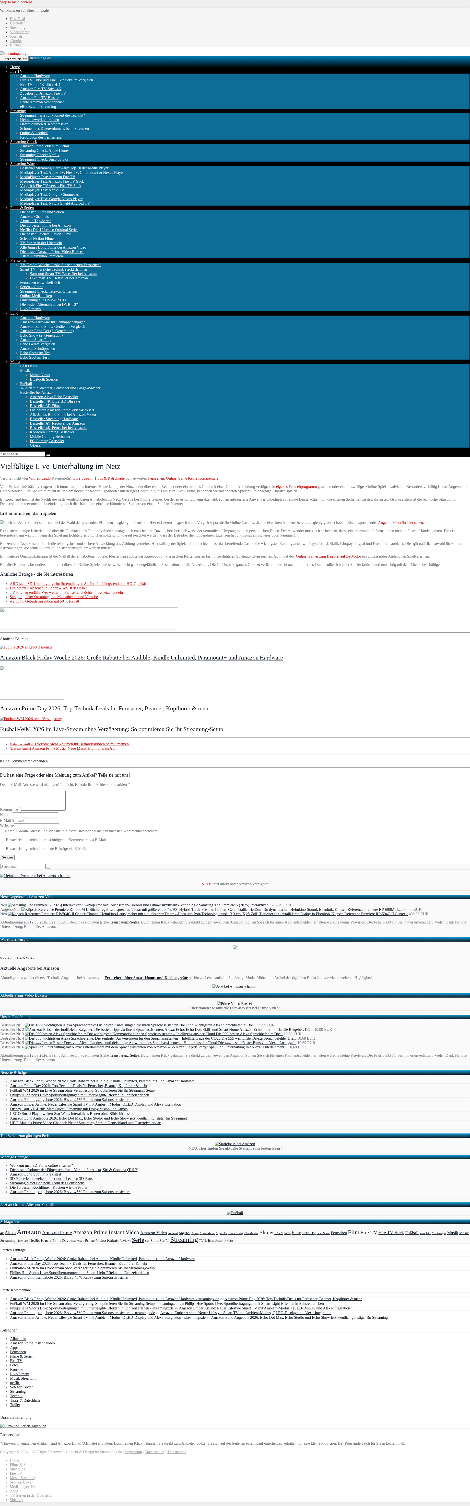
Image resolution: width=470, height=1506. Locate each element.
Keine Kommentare (203, 478)
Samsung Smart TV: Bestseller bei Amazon (63, 274)
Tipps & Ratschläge (109, 478)
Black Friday (235, 1233)
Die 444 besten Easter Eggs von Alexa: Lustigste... (257, 1043)
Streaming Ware (22, 164)
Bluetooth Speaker (44, 379)
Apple (195, 1233)
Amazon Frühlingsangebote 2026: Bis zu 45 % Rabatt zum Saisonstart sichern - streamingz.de (82, 1313)
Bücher (15, 45)
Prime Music (77, 1241)
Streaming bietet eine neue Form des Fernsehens (47, 1183)
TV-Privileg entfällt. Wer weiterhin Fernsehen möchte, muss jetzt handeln (66, 592)
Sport (155, 1240)
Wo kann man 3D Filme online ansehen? (41, 1165)
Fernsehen (18, 260)
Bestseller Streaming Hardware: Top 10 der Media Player (64, 168)
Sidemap (16, 1500)
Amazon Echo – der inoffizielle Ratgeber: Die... (276, 1029)
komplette (425, 1233)
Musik (25, 370)
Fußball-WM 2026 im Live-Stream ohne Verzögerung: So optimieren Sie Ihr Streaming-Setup (111, 729)
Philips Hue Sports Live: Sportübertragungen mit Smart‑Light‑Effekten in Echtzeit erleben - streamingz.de (92, 1308)
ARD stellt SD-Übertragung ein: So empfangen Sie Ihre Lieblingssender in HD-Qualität (78, 584)
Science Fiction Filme (37, 238)
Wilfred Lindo (40, 478)
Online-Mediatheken (36, 296)
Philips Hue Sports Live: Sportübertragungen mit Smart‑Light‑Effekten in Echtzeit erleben (79, 1095)
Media (15, 362)
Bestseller (17, 23)
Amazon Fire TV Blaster (39, 98)
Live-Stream (82, 478)
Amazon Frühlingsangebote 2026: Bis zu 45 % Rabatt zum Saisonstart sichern (70, 1100)
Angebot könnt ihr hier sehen (400, 522)
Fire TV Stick (391, 1232)
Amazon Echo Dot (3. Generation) (47, 331)
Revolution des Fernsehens (41, 137)
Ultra (209, 1240)
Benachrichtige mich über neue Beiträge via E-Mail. (46, 848)
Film (353, 1232)
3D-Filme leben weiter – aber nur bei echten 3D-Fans (51, 1178)
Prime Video (95, 1240)
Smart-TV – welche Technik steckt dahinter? (54, 269)
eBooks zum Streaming (38, 106)
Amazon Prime (57, 1232)
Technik (16, 1396)
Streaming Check (23, 142)
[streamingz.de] (14, 53)
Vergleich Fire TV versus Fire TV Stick (50, 186)
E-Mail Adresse (13, 820)
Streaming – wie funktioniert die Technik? (52, 115)
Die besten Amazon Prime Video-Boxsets (52, 252)
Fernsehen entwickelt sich (40, 282)
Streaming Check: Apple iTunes (44, 150)
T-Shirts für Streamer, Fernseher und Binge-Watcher (60, 388)
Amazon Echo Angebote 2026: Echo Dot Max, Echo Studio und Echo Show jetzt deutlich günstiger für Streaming (98, 1118)
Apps (14, 1347)
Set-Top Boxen (22, 1387)
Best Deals (28, 366)
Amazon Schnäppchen (37, 348)
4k (2, 1233)
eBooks (16, 41)
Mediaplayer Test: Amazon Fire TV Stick (52, 181)
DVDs (287, 1233)
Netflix (34, 1240)
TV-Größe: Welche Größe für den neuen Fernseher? (60, 265)
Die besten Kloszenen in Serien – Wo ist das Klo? (48, 588)
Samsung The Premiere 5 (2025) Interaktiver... (234, 905)
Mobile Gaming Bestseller (50, 436)
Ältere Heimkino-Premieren (41, 256)
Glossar (36, 445)
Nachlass (22, 1240)
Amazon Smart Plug (35, 340)
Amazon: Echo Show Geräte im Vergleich (52, 326)
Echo (14, 313)
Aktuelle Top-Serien (35, 221)
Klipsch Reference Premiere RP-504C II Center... (369, 914)
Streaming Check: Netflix (39, 155)
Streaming (17, 27)
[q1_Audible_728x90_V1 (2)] (89, 628)
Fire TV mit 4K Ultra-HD (40, 84)
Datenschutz (154, 1452)
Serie (138, 1239)
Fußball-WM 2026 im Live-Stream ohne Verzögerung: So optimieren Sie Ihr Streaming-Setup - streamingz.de (94, 1303)
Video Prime (19, 32)
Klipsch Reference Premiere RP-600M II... (368, 909)
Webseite (7, 826)
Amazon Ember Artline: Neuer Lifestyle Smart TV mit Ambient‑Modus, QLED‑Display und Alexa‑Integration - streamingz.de (108, 1317)
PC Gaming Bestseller (47, 441)
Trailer (15, 1405)
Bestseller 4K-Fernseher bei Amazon (58, 428)
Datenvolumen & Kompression (44, 124)
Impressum (133, 1452)
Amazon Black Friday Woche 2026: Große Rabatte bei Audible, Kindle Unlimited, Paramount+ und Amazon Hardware (141, 657)
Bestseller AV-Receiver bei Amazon (57, 423)
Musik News (40, 375)
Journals (16, 36)
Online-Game (176, 478)
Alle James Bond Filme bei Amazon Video (53, 247)
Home (15, 67)
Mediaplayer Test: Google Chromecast (50, 194)
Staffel (164, 1240)
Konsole (16, 1369)
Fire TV (16, 71)
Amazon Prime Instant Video (106, 1232)
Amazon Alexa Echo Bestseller (54, 397)
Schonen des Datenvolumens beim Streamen (54, 128)
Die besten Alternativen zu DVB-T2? (49, 304)
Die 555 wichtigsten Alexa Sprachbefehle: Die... (259, 1038)
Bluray (266, 1232)
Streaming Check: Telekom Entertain (48, 291)
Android (173, 1233)
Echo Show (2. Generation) (41, 335)
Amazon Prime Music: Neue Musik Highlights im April (64, 748)
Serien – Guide (31, 287)
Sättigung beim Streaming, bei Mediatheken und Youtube (54, 597)
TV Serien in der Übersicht (41, 243)
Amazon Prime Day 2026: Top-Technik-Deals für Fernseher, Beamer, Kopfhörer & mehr (105, 708)
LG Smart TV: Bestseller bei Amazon (59, 278)
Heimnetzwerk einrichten (39, 120)
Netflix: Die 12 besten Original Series (49, 230)
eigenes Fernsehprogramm (296, 486)
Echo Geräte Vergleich (37, 344)
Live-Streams (30, 309)
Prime (46, 1240)
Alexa (10, 1232)
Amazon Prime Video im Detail (44, 146)
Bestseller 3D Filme (45, 406)
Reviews (125, 1240)
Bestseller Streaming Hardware (54, 419)
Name (6, 815)
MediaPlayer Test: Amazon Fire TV (47, 177)
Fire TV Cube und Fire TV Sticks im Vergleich (56, 80)
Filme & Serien (22, 208)
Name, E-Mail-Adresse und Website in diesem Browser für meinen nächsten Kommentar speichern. (82, 831)
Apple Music (207, 1233)
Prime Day (60, 1240)
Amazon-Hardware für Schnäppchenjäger (52, 322)
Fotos (14, 1365)
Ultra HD (220, 1240)
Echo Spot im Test (34, 357)
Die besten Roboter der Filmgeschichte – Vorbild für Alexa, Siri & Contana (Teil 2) (74, 1170)
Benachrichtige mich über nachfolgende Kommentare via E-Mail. (56, 840)
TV (201, 1240)
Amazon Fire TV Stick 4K (40, 89)
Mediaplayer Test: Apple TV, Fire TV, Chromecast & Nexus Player (72, 172)
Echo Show (323, 1233)
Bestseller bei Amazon (37, 392)
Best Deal (17, 19)
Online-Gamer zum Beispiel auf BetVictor (328, 556)
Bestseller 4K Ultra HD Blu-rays (55, 401)
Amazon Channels (34, 216)
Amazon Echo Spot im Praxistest (35, 1174)
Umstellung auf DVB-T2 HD (43, 300)
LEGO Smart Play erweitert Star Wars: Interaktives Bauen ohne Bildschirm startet (73, 1113)
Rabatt (112, 1240)
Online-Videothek (34, 133)
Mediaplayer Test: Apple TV (42, 190)
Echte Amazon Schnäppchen (42, 102)
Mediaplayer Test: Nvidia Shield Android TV (55, 203)
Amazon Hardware (35, 76)
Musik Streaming (23, 1378)
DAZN (278, 1233)
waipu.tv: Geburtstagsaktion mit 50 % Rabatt (44, 601)
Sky (147, 1241)
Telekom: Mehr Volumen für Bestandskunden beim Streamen (69, 744)
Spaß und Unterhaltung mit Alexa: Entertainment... (248, 1047)
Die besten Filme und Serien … (44, 212)
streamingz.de (40, 58)
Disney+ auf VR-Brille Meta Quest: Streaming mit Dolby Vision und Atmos (69, 1109)
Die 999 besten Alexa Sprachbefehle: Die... (249, 1034)
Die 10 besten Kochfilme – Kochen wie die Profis (48, 1187)
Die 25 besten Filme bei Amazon (45, 225)
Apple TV (221, 1233)
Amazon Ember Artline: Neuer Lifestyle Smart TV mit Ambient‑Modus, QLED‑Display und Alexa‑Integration (95, 1104)
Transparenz (176, 1452)
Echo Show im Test (35, 353)
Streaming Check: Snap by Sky (44, 159)
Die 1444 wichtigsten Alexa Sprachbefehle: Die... (217, 1025)
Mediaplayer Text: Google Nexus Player (51, 199)
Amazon (29, 1232)
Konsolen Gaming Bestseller (52, 432)
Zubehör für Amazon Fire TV (43, 93)
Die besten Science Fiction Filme (45, 234)
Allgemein (18, 1339)
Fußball (26, 384)
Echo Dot (309, 1233)
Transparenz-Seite (124, 922)
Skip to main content (16, 2)
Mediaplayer (439, 1233)
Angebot (184, 1233)
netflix (15, 1383)
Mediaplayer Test (23, 1486)
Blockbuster (251, 1233)
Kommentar (10, 809)
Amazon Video (153, 1232)
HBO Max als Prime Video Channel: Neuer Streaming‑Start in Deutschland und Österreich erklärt (85, 1123)
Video (230, 1240)
